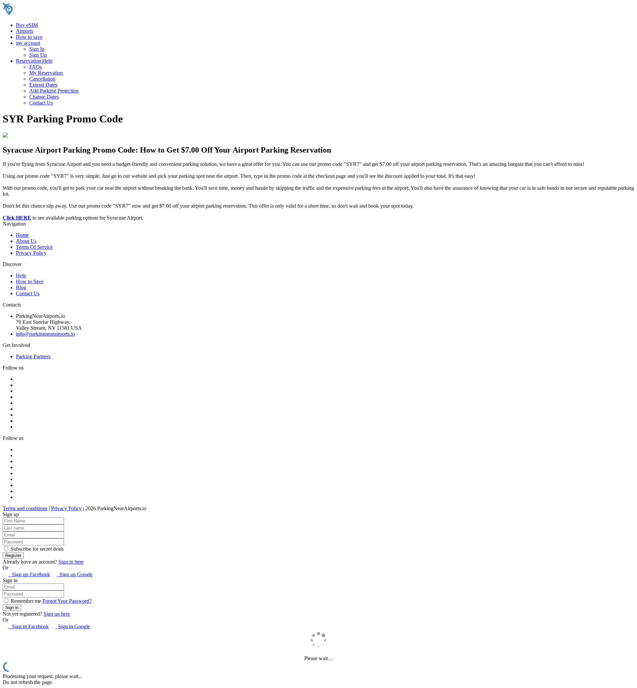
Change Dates (44, 97)
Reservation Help (34, 61)
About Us (26, 241)
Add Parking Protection (54, 91)
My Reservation (46, 73)
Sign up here (56, 614)
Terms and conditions (25, 508)
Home (22, 235)
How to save (29, 37)
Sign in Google (72, 626)
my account (28, 43)
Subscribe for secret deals (36, 549)
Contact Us (41, 102)
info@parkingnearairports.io (45, 334)
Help (21, 275)
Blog (21, 287)
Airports (24, 31)
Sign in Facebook (28, 626)
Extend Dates (43, 85)
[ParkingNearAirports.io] (45, 14)
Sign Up (38, 55)
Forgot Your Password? (67, 601)
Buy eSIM (27, 25)
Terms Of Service (34, 247)
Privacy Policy (31, 253)
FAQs (35, 67)
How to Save (29, 281)
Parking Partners (33, 356)
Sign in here (71, 562)
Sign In (36, 49)
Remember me (25, 601)
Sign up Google (75, 574)
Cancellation (42, 79)
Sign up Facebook (29, 574)
